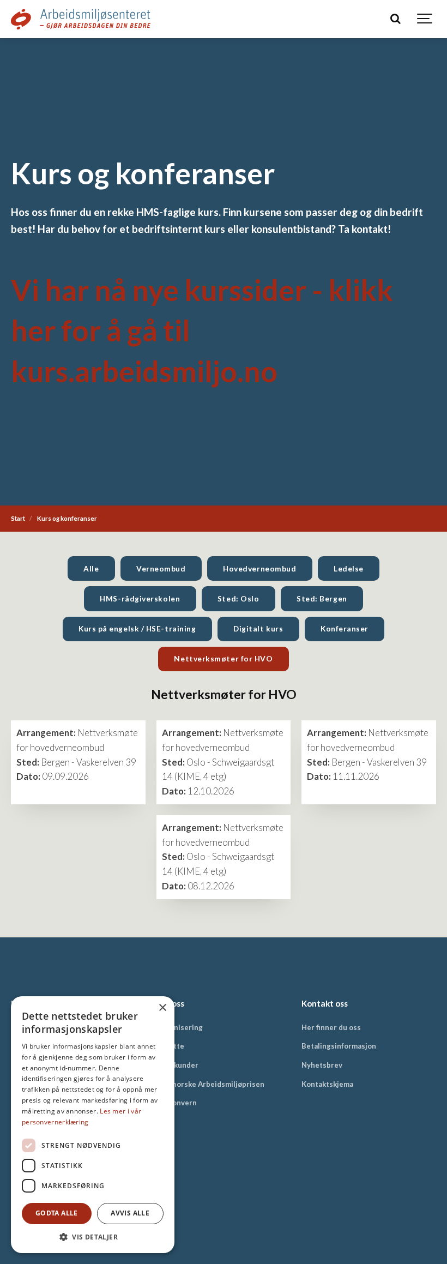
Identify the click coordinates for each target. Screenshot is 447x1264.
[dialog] (92, 1124)
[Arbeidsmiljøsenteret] (80, 19)
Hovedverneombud (259, 568)
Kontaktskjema (327, 1084)
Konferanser (345, 628)
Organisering (179, 1027)
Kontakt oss (324, 1003)
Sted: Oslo (238, 598)
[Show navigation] (425, 19)
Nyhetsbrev (321, 1065)
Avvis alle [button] (130, 1213)
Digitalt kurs (258, 628)
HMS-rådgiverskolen (140, 598)
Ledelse (349, 568)
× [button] (162, 1008)
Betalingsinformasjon (338, 1046)
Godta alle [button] (56, 1213)
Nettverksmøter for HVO (223, 658)
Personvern (176, 1102)
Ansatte (170, 1046)
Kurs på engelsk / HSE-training (137, 628)
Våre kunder (177, 1065)
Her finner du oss (331, 1027)
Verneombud (160, 568)
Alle (91, 568)
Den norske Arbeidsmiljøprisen (210, 1084)
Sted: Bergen (322, 598)
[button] (93, 1236)
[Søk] (395, 19)
